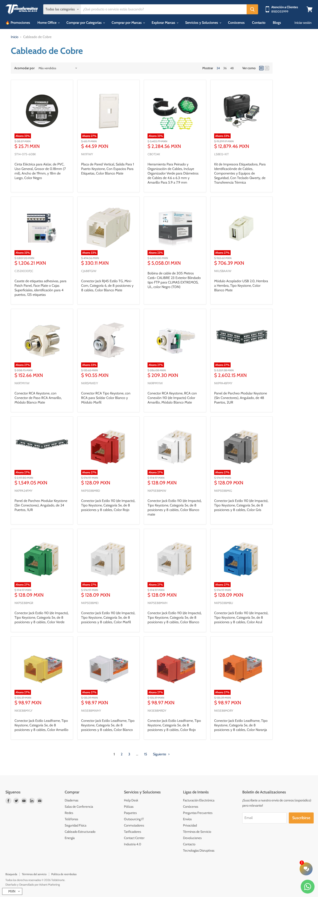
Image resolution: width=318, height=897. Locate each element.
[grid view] (261, 68)
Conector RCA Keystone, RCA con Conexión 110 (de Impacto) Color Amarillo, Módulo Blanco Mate (172, 397)
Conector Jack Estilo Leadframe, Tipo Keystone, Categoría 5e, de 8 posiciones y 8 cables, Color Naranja (241, 725)
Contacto (258, 23)
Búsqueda (11, 874)
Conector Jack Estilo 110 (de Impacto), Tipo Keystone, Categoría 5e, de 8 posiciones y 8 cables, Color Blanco (175, 617)
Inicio (14, 37)
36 (225, 68)
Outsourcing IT (134, 819)
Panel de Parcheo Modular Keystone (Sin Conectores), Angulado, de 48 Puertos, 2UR (240, 397)
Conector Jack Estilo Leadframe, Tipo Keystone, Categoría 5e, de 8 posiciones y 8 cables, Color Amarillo (41, 725)
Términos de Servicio (197, 832)
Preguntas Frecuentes (197, 813)
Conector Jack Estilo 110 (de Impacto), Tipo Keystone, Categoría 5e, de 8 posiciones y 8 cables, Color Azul (241, 617)
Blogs (277, 23)
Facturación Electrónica (198, 800)
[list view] (267, 68)
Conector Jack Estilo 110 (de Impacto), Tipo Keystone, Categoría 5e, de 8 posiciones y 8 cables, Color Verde (41, 617)
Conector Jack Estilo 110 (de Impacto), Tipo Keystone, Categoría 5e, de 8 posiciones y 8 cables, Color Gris (241, 505)
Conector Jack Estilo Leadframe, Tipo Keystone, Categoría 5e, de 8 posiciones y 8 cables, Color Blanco (108, 725)
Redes (69, 813)
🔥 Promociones (17, 23)
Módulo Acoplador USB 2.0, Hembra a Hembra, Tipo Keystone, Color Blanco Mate (241, 285)
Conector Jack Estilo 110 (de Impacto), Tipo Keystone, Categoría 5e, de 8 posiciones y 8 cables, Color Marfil (108, 617)
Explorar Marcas (164, 23)
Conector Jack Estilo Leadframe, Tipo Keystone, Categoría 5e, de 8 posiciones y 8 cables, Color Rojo (174, 725)
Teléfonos (71, 819)
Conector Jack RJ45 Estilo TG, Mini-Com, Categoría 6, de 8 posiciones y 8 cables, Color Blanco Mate (107, 285)
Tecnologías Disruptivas (198, 850)
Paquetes (130, 813)
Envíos (187, 819)
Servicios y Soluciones (202, 23)
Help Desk (131, 800)
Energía (70, 838)
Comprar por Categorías (84, 23)
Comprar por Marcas (127, 23)
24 (218, 68)
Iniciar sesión (303, 23)
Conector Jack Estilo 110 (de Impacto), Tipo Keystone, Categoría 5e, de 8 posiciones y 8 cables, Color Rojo (108, 505)
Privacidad (190, 825)
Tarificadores (132, 832)
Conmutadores (134, 825)
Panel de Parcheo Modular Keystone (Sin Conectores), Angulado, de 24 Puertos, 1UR (40, 505)
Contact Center (134, 838)
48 (232, 68)
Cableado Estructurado (80, 832)
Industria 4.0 (132, 844)
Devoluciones (192, 838)
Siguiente (160, 754)
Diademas (71, 800)
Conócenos (236, 23)
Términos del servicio (34, 874)
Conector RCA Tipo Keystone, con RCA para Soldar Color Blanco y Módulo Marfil (105, 397)
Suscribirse (301, 817)
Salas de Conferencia (79, 807)
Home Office (47, 23)
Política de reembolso (64, 874)
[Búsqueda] (252, 9)
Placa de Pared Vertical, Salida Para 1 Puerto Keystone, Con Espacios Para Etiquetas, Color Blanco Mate (107, 168)
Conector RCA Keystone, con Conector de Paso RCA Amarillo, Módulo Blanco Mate (38, 397)
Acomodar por (24, 68)
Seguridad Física (75, 825)
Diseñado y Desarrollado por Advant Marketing (32, 884)
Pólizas (128, 807)
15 (145, 754)
